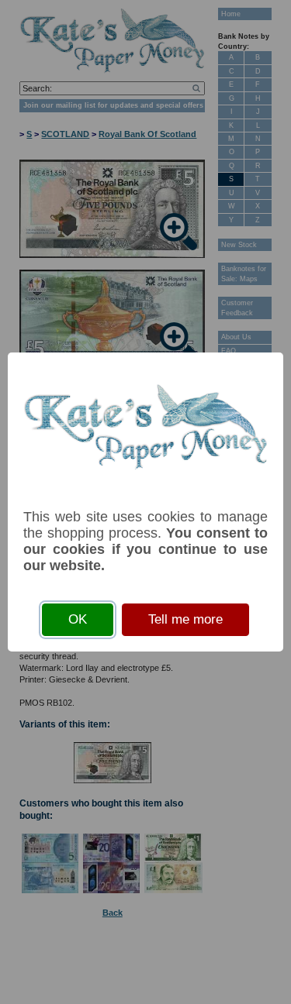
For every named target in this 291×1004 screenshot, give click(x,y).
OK (77, 619)
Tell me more (185, 619)
